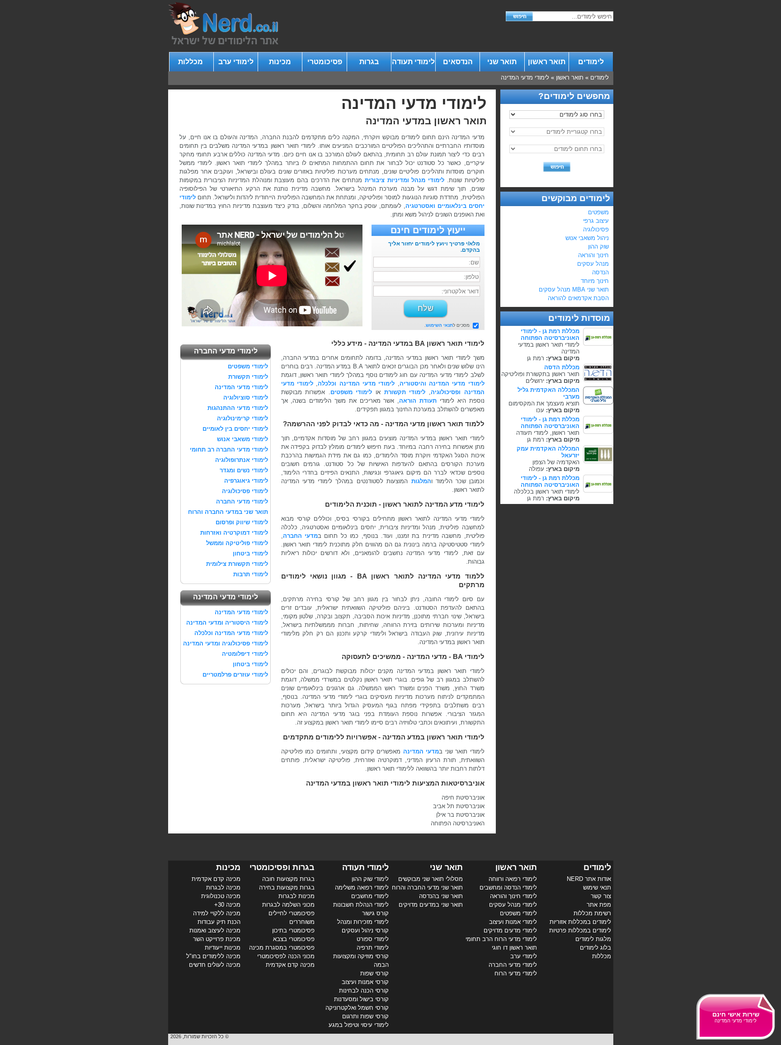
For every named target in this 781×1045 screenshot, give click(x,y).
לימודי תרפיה (373, 947)
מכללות (191, 62)
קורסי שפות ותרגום (365, 1016)
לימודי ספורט (373, 939)
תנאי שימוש (597, 887)
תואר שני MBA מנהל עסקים (574, 289)
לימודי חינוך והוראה (513, 896)
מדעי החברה (300, 535)
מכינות (280, 62)
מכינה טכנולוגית (220, 896)
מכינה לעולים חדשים (214, 964)
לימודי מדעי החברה (242, 501)
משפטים (598, 212)
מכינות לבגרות (296, 896)
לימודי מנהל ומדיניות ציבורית (404, 180)
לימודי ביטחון (250, 553)
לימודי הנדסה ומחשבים (508, 887)
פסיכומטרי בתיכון (293, 930)
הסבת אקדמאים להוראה (578, 298)
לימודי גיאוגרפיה (246, 480)
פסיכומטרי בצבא (294, 939)
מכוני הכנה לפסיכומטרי (286, 956)
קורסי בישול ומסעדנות (361, 999)
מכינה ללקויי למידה (216, 913)
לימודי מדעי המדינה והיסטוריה (442, 383)
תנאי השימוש (439, 325)
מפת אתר (599, 904)
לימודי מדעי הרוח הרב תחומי (501, 939)
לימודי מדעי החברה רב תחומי (229, 449)
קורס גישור (375, 913)
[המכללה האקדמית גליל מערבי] (598, 402)
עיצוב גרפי (596, 220)
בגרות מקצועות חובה (288, 879)
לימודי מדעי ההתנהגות (237, 408)
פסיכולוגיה (596, 229)
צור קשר (601, 896)
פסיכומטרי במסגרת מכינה (282, 947)
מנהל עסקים (593, 263)
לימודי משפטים (351, 392)
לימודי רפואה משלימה (362, 887)
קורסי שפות (374, 973)
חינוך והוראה (593, 255)
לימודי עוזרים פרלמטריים (235, 674)
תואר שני (502, 62)
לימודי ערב (236, 62)
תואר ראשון (546, 62)
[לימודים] (223, 42)
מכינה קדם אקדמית (290, 964)
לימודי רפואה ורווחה (513, 879)
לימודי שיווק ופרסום (242, 522)
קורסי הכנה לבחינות (364, 990)
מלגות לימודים (593, 939)
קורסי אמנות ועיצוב (365, 982)
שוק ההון (598, 246)
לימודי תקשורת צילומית (237, 563)
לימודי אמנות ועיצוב (513, 921)
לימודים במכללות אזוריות (580, 921)
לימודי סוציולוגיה (245, 397)
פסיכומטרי (324, 62)
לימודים (591, 62)
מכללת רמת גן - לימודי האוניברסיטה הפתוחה (550, 334)
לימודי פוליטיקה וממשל (237, 543)
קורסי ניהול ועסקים (365, 930)
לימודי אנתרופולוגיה (241, 460)
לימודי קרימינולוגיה (242, 418)
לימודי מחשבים (370, 896)
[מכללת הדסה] (598, 380)
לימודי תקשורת (405, 392)
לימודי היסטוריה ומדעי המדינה (227, 622)
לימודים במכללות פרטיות (580, 930)
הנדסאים (458, 62)
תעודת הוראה (418, 400)
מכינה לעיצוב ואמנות (214, 930)
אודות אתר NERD (589, 879)
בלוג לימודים (595, 947)
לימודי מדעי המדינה (525, 77)
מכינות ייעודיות (222, 947)
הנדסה (600, 272)
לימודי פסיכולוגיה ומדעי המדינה (225, 643)
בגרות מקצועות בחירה (287, 887)
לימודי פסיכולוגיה (245, 491)
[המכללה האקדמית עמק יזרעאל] (598, 461)
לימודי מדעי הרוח (515, 973)
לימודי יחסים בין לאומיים (235, 428)
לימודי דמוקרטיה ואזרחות (234, 532)
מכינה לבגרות (223, 887)
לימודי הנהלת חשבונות (361, 904)
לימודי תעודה (413, 62)
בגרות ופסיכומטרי (282, 867)
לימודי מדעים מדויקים (510, 930)
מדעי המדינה (421, 751)
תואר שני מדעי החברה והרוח (427, 887)
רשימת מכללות (592, 913)
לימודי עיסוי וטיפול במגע (359, 1024)
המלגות (421, 481)
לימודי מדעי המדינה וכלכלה (356, 383)
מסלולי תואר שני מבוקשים (430, 879)
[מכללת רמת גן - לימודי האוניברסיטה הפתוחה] (598, 343)
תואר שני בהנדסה (441, 896)
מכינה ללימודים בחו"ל (213, 956)
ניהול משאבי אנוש (587, 238)
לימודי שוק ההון (370, 879)
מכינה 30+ (227, 904)
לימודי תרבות (250, 574)
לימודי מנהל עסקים (513, 904)
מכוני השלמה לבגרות (288, 904)
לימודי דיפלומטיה (245, 653)
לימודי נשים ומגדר (244, 470)
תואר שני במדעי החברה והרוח (228, 511)
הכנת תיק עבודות (219, 921)
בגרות (369, 62)
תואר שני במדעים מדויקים (431, 904)
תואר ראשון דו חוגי (514, 947)
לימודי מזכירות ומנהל (363, 921)
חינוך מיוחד (595, 281)
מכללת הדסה (561, 367)
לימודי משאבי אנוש (242, 439)
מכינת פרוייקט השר (216, 939)
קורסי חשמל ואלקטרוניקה (357, 1007)
